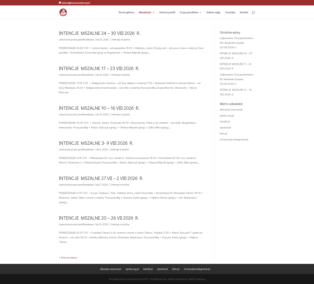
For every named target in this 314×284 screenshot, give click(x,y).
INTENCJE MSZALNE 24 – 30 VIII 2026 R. (99, 33)
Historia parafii (167, 12)
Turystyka (230, 12)
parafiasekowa (86, 39)
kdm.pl (223, 133)
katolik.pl (225, 121)
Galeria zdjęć (213, 12)
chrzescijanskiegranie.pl (234, 139)
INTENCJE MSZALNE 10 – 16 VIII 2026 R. (99, 108)
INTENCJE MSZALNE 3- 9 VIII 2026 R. (96, 143)
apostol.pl (225, 127)
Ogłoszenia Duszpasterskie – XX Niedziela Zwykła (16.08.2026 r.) (237, 79)
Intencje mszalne (120, 39)
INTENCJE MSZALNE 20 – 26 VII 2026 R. (99, 218)
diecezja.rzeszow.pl (231, 109)
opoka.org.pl (227, 115)
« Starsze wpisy (68, 257)
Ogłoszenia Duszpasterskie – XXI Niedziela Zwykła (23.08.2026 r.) (237, 42)
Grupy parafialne (189, 12)
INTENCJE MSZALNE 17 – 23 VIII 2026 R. (99, 68)
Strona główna (126, 12)
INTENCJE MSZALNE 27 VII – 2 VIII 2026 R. (101, 178)
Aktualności (145, 12)
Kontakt (244, 12)
